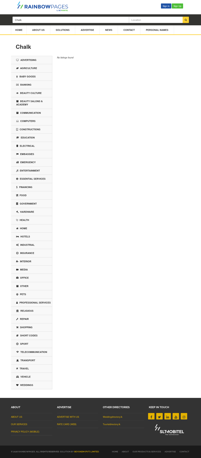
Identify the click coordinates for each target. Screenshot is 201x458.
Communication (30, 113)
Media (24, 269)
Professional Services (35, 302)
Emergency (28, 162)
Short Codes (29, 335)
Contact (129, 30)
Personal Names (157, 30)
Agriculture (28, 68)
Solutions (63, 30)
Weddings (26, 385)
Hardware (27, 212)
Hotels (25, 236)
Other (24, 286)
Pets (23, 294)
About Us (38, 30)
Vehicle (25, 376)
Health (24, 220)
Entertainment (30, 170)
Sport (24, 344)
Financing (25, 187)
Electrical (27, 146)
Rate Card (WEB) (66, 424)
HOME (115, 451)
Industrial (27, 245)
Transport (27, 360)
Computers (27, 121)
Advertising (28, 60)
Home (18, 30)
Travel (24, 368)
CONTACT (184, 451)
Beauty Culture (31, 93)
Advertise (87, 30)
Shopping (26, 327)
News (108, 30)
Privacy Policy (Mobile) (25, 431)
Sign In (166, 6)
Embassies (27, 154)
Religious (26, 310)
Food (23, 195)
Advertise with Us (68, 416)
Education (28, 137)
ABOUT (125, 451)
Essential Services (33, 178)
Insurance (27, 253)
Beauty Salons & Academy (29, 102)
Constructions (30, 129)
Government (28, 203)
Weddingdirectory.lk (112, 416)
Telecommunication (33, 352)
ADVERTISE (170, 451)
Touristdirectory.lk (111, 424)
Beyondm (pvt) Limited (86, 451)
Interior (25, 261)
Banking (25, 84)
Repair (24, 319)
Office (24, 277)
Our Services (19, 424)
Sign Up (177, 6)
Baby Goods (27, 76)
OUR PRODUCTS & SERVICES (147, 451)
